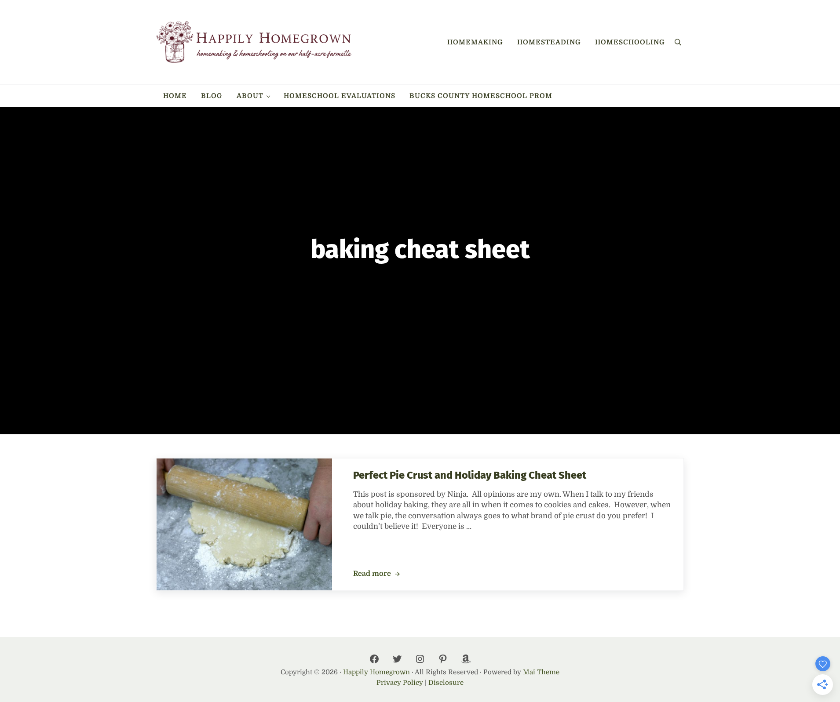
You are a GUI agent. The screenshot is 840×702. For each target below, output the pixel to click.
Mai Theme (541, 672)
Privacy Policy (399, 683)
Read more (376, 574)
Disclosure (446, 683)
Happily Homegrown (376, 672)
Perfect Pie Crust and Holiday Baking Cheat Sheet (469, 475)
